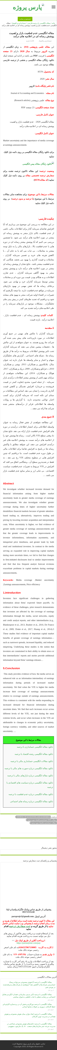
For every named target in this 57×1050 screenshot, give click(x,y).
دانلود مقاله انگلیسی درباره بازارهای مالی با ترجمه (30, 775)
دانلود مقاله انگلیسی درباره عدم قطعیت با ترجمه (31, 794)
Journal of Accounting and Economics (33, 817)
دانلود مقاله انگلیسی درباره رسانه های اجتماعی (31, 801)
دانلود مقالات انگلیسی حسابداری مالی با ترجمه (32, 761)
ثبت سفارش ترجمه (19, 926)
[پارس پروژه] (28, 6)
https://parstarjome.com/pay (29, 943)
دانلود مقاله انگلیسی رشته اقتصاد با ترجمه (34, 754)
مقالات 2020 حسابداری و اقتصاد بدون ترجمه (42, 820)
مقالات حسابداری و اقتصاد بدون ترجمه (43, 823)
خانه (53, 23)
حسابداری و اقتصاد (19, 23)
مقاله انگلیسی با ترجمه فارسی (38, 23)
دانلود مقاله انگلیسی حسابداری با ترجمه (35, 747)
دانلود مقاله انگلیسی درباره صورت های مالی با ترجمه (29, 768)
